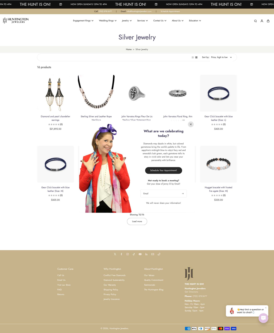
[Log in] (262, 21)
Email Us (61, 280)
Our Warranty (110, 284)
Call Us (60, 275)
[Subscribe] (183, 193)
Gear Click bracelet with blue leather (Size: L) (219, 118)
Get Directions (191, 291)
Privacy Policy (110, 294)
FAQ (59, 289)
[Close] (191, 124)
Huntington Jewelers (119, 328)
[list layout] (193, 57)
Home (129, 49)
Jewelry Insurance (112, 299)
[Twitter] (115, 254)
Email (145, 193)
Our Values (149, 275)
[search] (255, 21)
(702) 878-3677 (105, 11)
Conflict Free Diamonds (114, 275)
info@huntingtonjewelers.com (139, 11)
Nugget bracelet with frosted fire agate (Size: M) (218, 189)
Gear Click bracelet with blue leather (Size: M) (55, 189)
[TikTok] (134, 254)
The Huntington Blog (153, 289)
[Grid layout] (196, 57)
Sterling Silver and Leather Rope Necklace (96, 118)
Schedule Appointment (170, 11)
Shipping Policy (111, 289)
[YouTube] (140, 254)
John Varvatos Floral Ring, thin (177, 116)
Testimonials (149, 284)
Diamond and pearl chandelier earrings (55, 118)
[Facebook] (121, 254)
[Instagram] (127, 254)
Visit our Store (63, 284)
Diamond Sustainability (114, 280)
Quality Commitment (153, 280)
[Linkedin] (146, 254)
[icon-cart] (268, 21)
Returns (60, 294)
